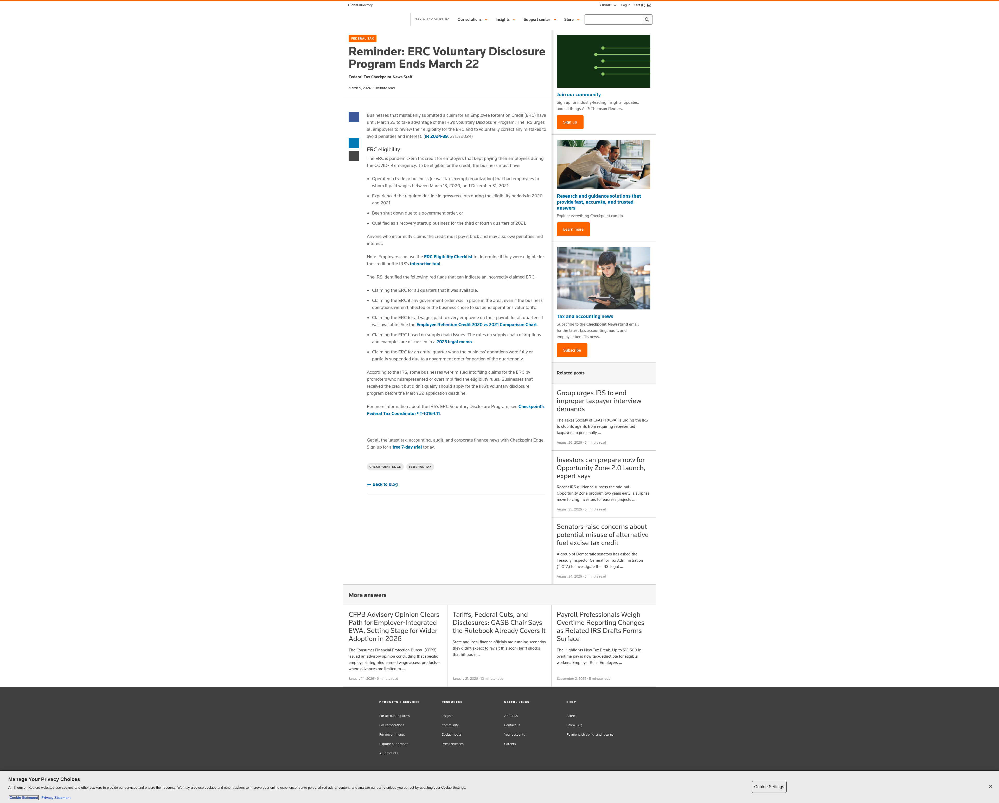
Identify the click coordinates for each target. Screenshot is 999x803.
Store (571, 716)
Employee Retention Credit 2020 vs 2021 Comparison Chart (477, 324)
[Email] (354, 155)
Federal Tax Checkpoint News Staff (380, 76)
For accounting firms (394, 716)
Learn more (573, 229)
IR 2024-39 (436, 136)
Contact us (512, 725)
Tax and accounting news (585, 316)
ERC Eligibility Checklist (448, 257)
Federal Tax (362, 38)
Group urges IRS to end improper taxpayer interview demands (599, 400)
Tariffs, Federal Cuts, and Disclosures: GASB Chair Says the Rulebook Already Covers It (499, 622)
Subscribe (572, 350)
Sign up (570, 122)
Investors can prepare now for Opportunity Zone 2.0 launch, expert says (601, 467)
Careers (510, 744)
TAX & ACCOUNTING (432, 19)
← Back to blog (382, 484)
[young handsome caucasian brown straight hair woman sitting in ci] (603, 278)
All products (388, 753)
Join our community (579, 94)
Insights (447, 716)
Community (450, 725)
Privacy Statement (55, 798)
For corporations (391, 725)
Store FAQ (574, 725)
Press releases (453, 744)
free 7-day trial (407, 447)
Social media (451, 734)
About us (511, 716)
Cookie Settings (769, 787)
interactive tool (425, 264)
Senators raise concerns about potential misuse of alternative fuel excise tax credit (603, 534)
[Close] (990, 786)
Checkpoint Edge (385, 467)
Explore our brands (393, 744)
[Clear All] (637, 19)
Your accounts (514, 734)
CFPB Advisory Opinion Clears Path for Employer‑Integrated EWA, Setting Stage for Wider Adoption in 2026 (394, 626)
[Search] (647, 19)
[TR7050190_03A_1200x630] (603, 164)
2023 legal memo (454, 342)
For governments (392, 734)
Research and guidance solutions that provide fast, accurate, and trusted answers (599, 202)
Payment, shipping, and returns (590, 734)
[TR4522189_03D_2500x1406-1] (603, 61)
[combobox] (618, 19)
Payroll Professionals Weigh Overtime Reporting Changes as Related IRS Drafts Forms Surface (600, 626)
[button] (473, 19)
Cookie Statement (24, 798)
